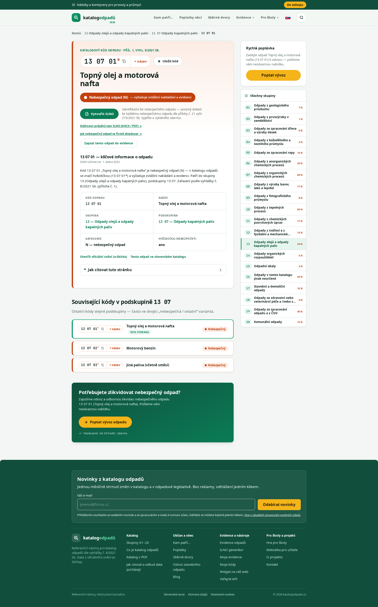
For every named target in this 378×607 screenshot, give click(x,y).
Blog (176, 576)
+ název (140, 61)
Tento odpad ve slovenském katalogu (158, 257)
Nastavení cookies (222, 594)
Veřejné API (228, 579)
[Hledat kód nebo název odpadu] (301, 17)
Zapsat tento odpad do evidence (108, 143)
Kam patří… (163, 17)
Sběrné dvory (219, 17)
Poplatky (179, 550)
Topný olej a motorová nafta (150, 326)
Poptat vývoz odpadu (108, 422)
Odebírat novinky (279, 504)
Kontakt (272, 564)
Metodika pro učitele (282, 550)
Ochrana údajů (197, 594)
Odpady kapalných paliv (175, 33)
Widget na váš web (234, 571)
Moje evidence (231, 557)
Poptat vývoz (273, 75)
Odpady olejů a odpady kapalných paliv (116, 33)
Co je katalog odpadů (142, 550)
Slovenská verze (174, 594)
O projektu (274, 557)
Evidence (243, 17)
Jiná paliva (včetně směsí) (147, 365)
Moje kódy (228, 564)
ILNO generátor (231, 550)
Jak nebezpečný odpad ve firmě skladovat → (111, 134)
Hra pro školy (276, 542)
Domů (76, 33)
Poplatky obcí (190, 17)
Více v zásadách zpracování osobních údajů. (272, 515)
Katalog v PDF (136, 557)
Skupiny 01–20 (137, 542)
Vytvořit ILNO (102, 114)
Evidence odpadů (233, 542)
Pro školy (268, 17)
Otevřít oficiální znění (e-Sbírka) (103, 257)
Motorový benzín (141, 348)
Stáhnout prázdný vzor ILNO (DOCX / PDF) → (111, 126)
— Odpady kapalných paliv (186, 221)
